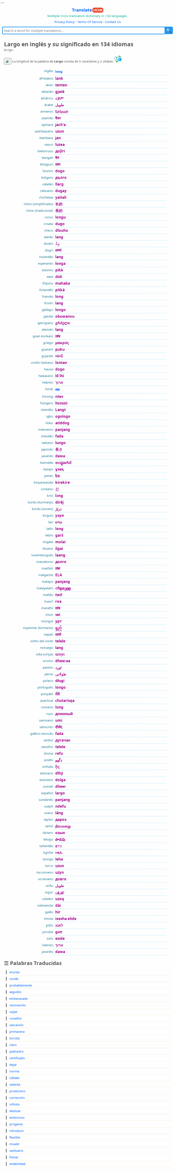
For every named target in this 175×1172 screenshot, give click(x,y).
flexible (14, 1137)
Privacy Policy (64, 22)
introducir (16, 1131)
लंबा (57, 389)
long (59, 71)
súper (13, 1012)
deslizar (15, 1111)
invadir (14, 1144)
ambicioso (17, 1117)
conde (13, 978)
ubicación (16, 1025)
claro (13, 1045)
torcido (14, 1038)
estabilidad (17, 1164)
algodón (15, 992)
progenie (16, 1124)
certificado (17, 1058)
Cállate (14, 1078)
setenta (14, 1084)
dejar (13, 1064)
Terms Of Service (89, 22)
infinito (14, 1104)
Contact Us (113, 22)
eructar (14, 972)
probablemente (20, 985)
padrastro (16, 1051)
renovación (17, 1005)
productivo (17, 1091)
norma (14, 1071)
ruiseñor (15, 1018)
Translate (87, 10)
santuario (16, 1150)
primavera (17, 1031)
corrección (17, 1097)
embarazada (18, 998)
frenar (13, 1157)
